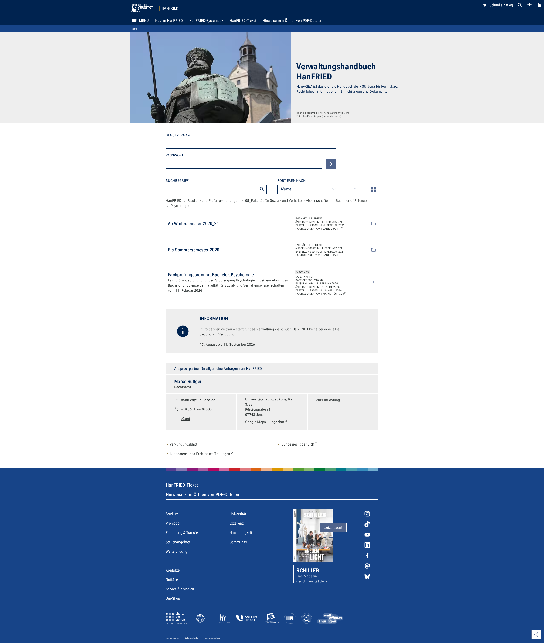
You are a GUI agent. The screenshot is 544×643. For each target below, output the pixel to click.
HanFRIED (170, 8)
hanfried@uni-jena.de (198, 400)
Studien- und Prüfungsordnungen (213, 201)
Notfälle (172, 579)
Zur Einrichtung (328, 400)
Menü (144, 20)
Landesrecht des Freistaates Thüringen (202, 453)
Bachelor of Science (351, 201)
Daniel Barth (332, 228)
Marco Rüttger (333, 293)
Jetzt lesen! (333, 527)
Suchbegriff (177, 181)
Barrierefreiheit (212, 638)
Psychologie (180, 206)
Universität (238, 514)
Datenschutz (191, 638)
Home (134, 28)
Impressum (172, 638)
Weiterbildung (176, 551)
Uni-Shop (173, 598)
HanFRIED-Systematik (206, 20)
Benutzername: (180, 135)
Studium (172, 514)
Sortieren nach (291, 181)
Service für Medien (180, 589)
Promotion (174, 523)
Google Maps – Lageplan (266, 422)
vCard (185, 419)
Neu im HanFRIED (169, 20)
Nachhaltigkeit (241, 532)
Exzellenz (237, 523)
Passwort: (175, 155)
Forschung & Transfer (182, 532)
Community (238, 542)
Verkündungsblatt (183, 444)
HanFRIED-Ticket (243, 20)
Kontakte (173, 570)
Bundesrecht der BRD (299, 444)
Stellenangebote (178, 542)
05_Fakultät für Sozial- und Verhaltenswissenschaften (287, 201)
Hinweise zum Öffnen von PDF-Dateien (292, 20)
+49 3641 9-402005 (196, 409)
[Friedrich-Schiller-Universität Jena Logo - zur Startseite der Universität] (142, 8)
